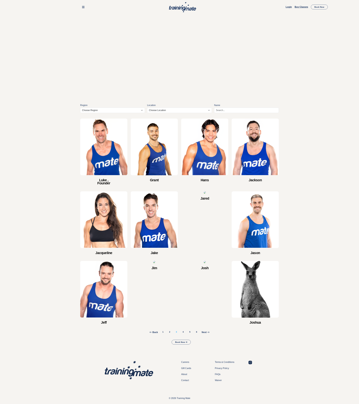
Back (155, 332)
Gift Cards (186, 368)
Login (289, 7)
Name (217, 105)
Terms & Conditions (224, 362)
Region (84, 105)
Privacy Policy (222, 368)
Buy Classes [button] (301, 7)
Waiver (218, 380)
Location (151, 105)
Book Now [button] (319, 7)
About (184, 374)
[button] (83, 7)
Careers (185, 362)
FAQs (217, 374)
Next (204, 332)
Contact (185, 380)
